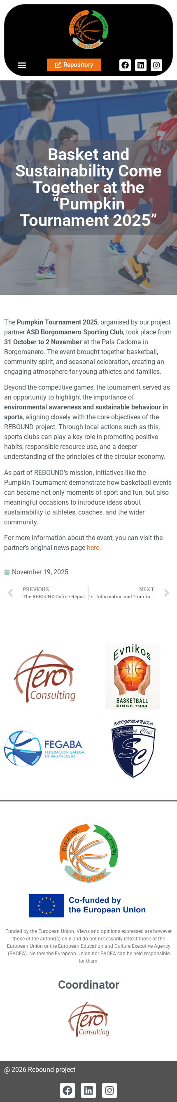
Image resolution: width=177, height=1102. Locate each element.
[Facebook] (125, 65)
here (93, 548)
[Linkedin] (141, 65)
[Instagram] (156, 65)
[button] (21, 65)
